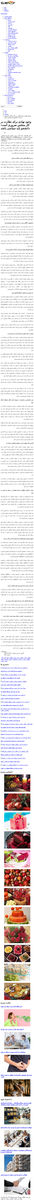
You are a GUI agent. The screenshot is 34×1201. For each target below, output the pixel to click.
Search (19, 106)
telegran (6, 10)
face (5, 7)
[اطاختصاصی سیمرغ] (17, 783)
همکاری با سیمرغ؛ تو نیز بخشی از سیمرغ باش (14, 1175)
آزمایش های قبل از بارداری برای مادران (12, 1029)
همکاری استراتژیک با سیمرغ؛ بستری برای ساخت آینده (16, 1127)
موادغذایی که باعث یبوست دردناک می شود (13, 1052)
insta (5, 9)
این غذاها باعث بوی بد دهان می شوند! (11, 1006)
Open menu (4, 13)
